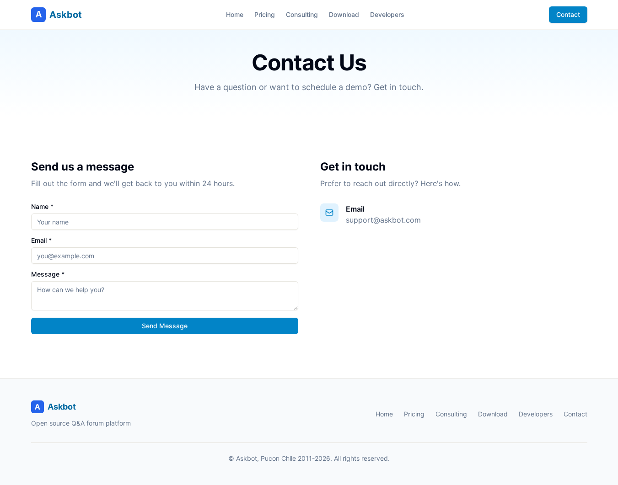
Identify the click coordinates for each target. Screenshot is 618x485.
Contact (568, 14)
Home (234, 14)
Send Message (165, 326)
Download (344, 14)
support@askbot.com (383, 219)
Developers (387, 14)
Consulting (302, 14)
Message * (47, 274)
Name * (42, 206)
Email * (41, 240)
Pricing (264, 14)
